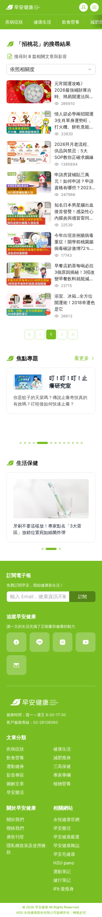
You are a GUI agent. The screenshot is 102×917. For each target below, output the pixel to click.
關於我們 (15, 819)
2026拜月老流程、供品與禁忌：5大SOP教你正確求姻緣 (74, 150)
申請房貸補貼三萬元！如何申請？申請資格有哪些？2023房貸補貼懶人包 (74, 181)
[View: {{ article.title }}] (29, 93)
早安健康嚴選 (66, 836)
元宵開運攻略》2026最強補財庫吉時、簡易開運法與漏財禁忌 (74, 90)
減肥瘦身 (62, 757)
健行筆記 (62, 880)
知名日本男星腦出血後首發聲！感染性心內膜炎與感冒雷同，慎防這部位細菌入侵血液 (74, 211)
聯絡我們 (15, 828)
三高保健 (62, 766)
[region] (51, 402)
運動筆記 (62, 871)
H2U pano (63, 862)
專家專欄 (62, 775)
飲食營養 (15, 757)
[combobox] (51, 69)
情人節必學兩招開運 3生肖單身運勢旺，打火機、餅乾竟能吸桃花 (74, 120)
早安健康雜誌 (66, 845)
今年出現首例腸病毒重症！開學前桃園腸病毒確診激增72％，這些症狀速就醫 (74, 242)
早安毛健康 (64, 854)
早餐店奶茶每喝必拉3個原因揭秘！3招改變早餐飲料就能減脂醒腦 (74, 272)
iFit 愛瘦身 (63, 889)
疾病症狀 (15, 749)
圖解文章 (15, 783)
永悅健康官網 (66, 819)
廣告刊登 (15, 836)
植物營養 (62, 783)
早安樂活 (15, 792)
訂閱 (82, 596)
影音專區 (15, 775)
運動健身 (15, 766)
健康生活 (62, 749)
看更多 (81, 358)
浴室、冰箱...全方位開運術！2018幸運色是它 (74, 302)
